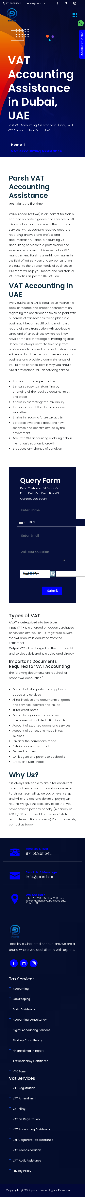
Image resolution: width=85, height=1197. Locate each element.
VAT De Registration (24, 1119)
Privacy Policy (20, 1171)
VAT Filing (17, 1109)
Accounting (19, 989)
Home (17, 144)
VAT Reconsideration (25, 1150)
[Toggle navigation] (74, 15)
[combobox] (21, 523)
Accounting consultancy (28, 1020)
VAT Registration (22, 1088)
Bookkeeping (19, 999)
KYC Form (17, 1071)
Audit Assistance (22, 1009)
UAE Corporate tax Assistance (31, 1140)
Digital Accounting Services (29, 1030)
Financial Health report (26, 1051)
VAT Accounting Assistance (36, 151)
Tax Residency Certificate (28, 1061)
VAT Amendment (23, 1098)
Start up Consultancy (25, 1040)
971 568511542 (13, 3)
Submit (52, 590)
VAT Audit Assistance (25, 1161)
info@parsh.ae (37, 3)
